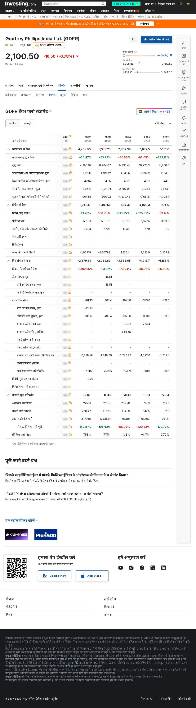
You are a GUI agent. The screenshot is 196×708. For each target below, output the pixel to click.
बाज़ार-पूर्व (44, 16)
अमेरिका (96, 16)
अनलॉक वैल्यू (162, 55)
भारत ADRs (84, 16)
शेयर (10, 16)
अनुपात (63, 94)
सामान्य (9, 85)
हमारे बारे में (110, 599)
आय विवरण (26, 94)
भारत (34, 16)
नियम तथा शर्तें (147, 698)
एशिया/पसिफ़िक (127, 16)
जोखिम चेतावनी (183, 698)
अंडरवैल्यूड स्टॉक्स (155, 16)
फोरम (89, 85)
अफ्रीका (141, 16)
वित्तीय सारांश (10, 94)
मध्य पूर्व (114, 16)
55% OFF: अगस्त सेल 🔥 (126, 3)
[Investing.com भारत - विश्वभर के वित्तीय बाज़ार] (20, 4)
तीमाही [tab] (27, 123)
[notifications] (181, 3)
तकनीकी (76, 85)
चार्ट (21, 85)
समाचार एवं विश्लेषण (41, 85)
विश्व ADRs (70, 16)
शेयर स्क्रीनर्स (24, 16)
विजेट (9, 614)
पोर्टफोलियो (12, 606)
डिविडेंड (74, 94)
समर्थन (107, 614)
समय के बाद (56, 16)
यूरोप (105, 16)
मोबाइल (10, 599)
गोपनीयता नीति (165, 698)
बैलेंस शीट (40, 94)
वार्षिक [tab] (12, 123)
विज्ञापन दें (109, 606)
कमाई (84, 94)
